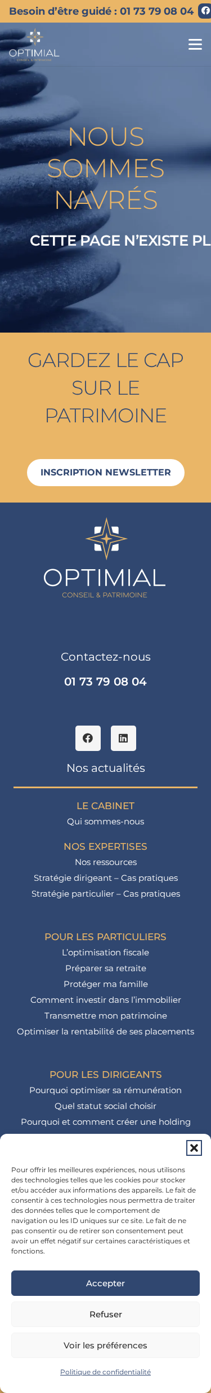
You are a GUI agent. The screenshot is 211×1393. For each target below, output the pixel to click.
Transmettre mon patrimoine (105, 1015)
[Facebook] (88, 738)
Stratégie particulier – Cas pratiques (106, 893)
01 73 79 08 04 (105, 681)
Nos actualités (105, 768)
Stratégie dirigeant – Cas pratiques (106, 877)
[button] (194, 1148)
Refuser (105, 1314)
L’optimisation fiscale (105, 952)
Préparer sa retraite (105, 968)
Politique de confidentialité (105, 1372)
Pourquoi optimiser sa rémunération (105, 1090)
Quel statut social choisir (105, 1106)
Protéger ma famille (106, 984)
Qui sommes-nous (105, 821)
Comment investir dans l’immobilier (105, 999)
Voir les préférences (105, 1345)
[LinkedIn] (123, 738)
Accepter (105, 1283)
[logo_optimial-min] (34, 45)
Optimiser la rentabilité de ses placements (105, 1031)
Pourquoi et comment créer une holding (106, 1121)
